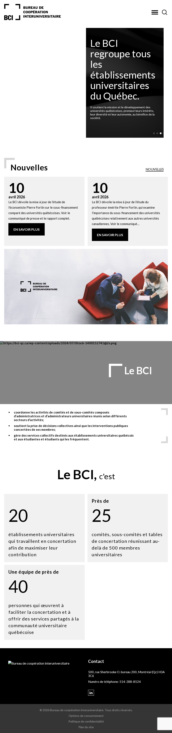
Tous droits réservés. (119, 710)
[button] (154, 12)
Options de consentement (86, 715)
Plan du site (86, 727)
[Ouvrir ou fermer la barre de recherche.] (164, 12)
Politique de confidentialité (86, 721)
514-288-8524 (130, 681)
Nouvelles (155, 169)
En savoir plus (26, 229)
